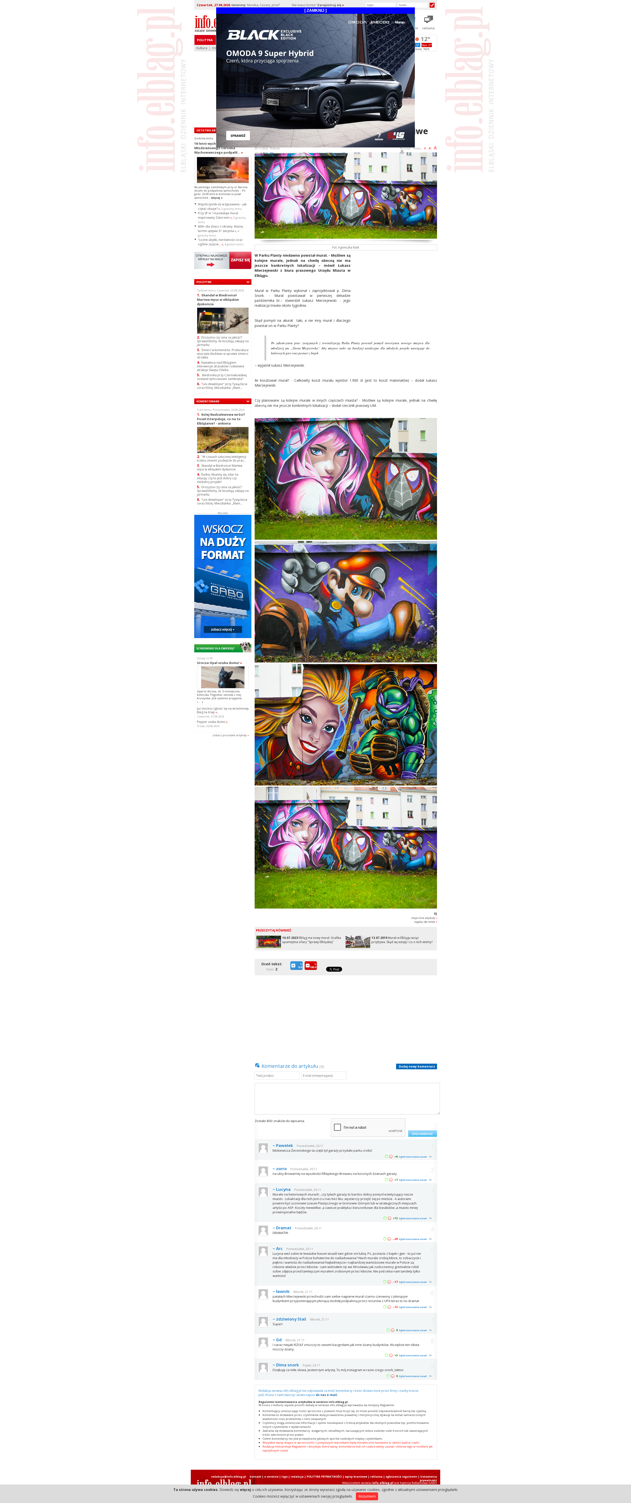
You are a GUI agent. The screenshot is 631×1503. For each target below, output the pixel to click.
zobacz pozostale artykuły (229, 735)
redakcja (297, 1476)
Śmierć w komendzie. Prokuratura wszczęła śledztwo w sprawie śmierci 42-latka (222, 353)
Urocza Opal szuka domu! (219, 663)
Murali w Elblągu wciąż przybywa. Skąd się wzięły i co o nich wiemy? (402, 940)
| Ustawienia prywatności (427, 1478)
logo (284, 1476)
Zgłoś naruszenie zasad (413, 1156)
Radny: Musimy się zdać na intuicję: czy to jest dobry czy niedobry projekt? (217, 478)
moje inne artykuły (424, 918)
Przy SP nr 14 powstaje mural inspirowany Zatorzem (218, 215)
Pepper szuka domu (212, 722)
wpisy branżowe (356, 1476)
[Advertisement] (395, 287)
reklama (376, 1476)
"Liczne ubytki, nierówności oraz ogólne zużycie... (220, 242)
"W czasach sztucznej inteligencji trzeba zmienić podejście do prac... (221, 459)
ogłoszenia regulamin (401, 1476)
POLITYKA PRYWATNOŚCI (324, 1476)
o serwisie (271, 1476)
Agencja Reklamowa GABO (418, 1483)
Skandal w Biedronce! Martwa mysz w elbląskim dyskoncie (218, 299)
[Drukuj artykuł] (402, 153)
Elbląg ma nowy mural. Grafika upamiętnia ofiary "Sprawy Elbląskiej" (311, 940)
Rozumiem (367, 1496)
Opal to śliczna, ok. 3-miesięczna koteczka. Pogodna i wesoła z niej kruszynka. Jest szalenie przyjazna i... (219, 696)
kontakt (255, 1476)
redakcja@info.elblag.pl (228, 1476)
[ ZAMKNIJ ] (315, 10)
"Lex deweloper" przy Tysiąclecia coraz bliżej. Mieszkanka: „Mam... (222, 386)
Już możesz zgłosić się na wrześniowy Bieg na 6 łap (223, 710)
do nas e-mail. (327, 1395)
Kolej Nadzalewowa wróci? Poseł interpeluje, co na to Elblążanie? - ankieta (221, 419)
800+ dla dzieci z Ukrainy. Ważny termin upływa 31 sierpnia (220, 228)
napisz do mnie (425, 922)
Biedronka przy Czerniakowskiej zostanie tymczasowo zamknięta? (222, 377)
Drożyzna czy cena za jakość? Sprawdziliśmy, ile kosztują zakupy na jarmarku (223, 341)
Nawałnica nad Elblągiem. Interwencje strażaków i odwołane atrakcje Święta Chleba (220, 366)
